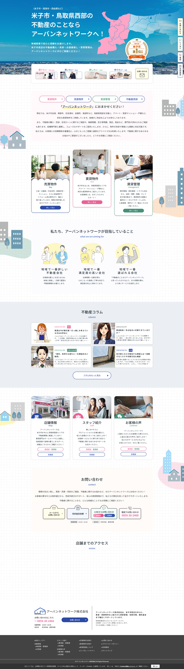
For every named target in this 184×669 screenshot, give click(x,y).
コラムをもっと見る (92, 375)
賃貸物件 (52, 99)
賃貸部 (98, 515)
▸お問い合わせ (107, 640)
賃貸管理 (105, 99)
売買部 (50, 454)
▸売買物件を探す (85, 640)
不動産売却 (132, 99)
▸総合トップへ (39, 640)
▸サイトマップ (107, 651)
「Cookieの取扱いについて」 (127, 666)
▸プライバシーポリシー (110, 644)
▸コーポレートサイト (87, 651)
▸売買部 (38, 649)
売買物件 (78, 99)
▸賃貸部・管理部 (41, 646)
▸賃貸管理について (86, 647)
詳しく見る (50, 207)
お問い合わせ (75, 620)
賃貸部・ (50, 449)
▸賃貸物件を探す (85, 644)
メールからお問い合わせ (54, 513)
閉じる (155, 666)
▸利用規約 (105, 647)
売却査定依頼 (78, 513)
